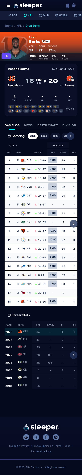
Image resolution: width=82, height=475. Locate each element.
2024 (44, 135)
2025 (32, 135)
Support (13, 445)
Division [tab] (69, 125)
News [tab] (28, 125)
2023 (55, 135)
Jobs (67, 445)
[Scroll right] (70, 136)
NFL (19, 25)
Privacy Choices (42, 445)
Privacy (25, 445)
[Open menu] (8, 5)
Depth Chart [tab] (47, 125)
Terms (57, 445)
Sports (9, 25)
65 (72, 108)
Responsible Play (41, 451)
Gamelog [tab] (12, 125)
